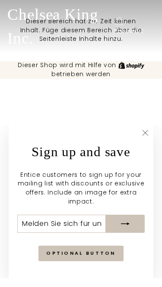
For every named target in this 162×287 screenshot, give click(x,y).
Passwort (129, 31)
